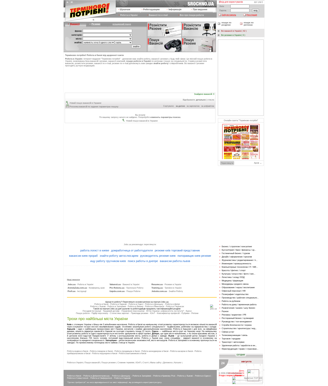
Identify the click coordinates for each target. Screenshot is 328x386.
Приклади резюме (139, 313)
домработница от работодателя (132, 250)
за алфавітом (207, 106)
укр (259, 2)
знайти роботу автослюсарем (119, 255)
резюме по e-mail (120, 63)
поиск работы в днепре (143, 261)
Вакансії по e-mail (158, 15)
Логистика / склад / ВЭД (233, 277)
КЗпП (138, 362)
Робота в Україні (129, 15)
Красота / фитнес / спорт (234, 270)
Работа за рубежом (231, 301)
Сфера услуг (228, 332)
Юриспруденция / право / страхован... (240, 349)
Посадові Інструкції (92, 311)
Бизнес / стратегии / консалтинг (237, 246)
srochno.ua (236, 373)
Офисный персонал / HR (234, 291)
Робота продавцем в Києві (127, 351)
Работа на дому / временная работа (239, 304)
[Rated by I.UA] (247, 383)
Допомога (167, 362)
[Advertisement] (140, 78)
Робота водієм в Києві (77, 351)
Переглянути (227, 163)
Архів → (258, 163)
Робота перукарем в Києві (104, 353)
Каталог (177, 362)
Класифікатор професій (168, 313)
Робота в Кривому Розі (164, 376)
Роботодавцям (151, 9)
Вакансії (75, 24)
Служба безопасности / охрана (237, 325)
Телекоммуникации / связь (235, 335)
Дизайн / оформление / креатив (237, 257)
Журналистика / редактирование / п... (240, 260)
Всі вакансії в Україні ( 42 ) (234, 31)
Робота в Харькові (182, 329)
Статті (145, 362)
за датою (180, 106)
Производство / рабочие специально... (240, 298)
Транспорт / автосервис (233, 342)
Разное (225, 311)
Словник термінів (125, 362)
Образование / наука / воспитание (238, 287)
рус (256, 2)
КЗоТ (152, 313)
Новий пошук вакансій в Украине (85, 103)
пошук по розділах (226, 23)
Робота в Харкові (118, 304)
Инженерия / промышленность (236, 263)
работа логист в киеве (94, 250)
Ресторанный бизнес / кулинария (238, 318)
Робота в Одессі (203, 376)
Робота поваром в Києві (101, 351)
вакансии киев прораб (83, 255)
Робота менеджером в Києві (154, 351)
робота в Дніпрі (149, 336)
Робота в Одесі (136, 304)
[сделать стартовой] (68, 3)
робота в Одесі (88, 333)
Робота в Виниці (135, 306)
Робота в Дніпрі (172, 304)
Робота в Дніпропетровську (96, 376)
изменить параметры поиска (165, 117)
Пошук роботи (83, 313)
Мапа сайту (155, 362)
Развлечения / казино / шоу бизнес (238, 308)
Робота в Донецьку (154, 304)
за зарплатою (193, 106)
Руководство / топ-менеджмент (237, 321)
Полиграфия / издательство (235, 294)
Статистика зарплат (119, 313)
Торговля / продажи (231, 338)
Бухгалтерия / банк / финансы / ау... (239, 250)
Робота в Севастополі (77, 378)
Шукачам (125, 9)
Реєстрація (251, 15)
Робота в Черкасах (175, 306)
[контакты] (71, 3)
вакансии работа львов (175, 261)
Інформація (175, 9)
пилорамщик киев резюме (194, 255)
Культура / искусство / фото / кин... (238, 274)
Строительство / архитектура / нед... (239, 328)
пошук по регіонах (249, 23)
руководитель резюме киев (158, 255)
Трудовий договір (111, 311)
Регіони (194, 313)
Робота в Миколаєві (154, 306)
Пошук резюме (108, 362)
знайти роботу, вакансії (148, 59)
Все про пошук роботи (192, 15)
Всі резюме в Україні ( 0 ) (233, 35)
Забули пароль (229, 15)
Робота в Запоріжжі (116, 306)
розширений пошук (122, 24)
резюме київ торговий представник (177, 250)
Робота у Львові (98, 306)
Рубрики (185, 313)
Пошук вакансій (92, 362)
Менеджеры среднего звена (235, 284)
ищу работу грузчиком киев (108, 261)
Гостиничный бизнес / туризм (236, 253)
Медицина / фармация (232, 280)
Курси (189, 311)
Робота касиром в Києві (181, 351)
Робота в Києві (101, 304)
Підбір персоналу (99, 313)
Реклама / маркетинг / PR (234, 315)
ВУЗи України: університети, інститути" (165, 311)
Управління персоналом (132, 311)
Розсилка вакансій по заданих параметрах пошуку (94, 106)
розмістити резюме (84, 63)
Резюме (95, 24)
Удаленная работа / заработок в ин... (239, 345)
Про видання (200, 9)
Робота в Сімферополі (101, 378)
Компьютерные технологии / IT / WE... (240, 267)
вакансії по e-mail (102, 63)
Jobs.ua (127, 244)
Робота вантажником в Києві (132, 353)
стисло (210, 100)
